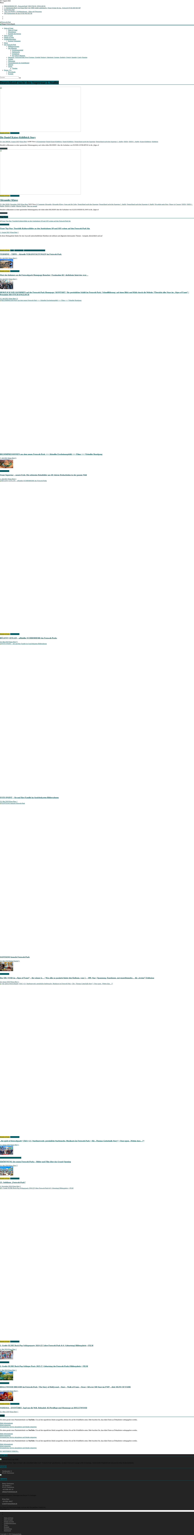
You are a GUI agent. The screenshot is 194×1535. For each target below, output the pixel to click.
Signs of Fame (8, 28)
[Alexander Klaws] (40, 194)
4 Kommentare (41, 142)
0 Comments (40, 204)
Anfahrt (10, 59)
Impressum (7, 1530)
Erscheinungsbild (17, 50)
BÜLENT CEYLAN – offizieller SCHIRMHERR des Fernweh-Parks (28, 638)
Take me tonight (32, 206)
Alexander (48, 204)
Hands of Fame (9, 37)
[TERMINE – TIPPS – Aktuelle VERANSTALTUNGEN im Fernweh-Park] (6, 247)
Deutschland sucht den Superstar (84, 142)
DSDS (126, 142)
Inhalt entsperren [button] (5, 1425)
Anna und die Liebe (70, 204)
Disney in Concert (175, 204)
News (6, 43)
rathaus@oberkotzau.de (9, 1492)
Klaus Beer (23, 142)
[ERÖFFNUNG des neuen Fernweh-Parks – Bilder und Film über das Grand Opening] (6, 1154)
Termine (14, 68)
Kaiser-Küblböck (145, 142)
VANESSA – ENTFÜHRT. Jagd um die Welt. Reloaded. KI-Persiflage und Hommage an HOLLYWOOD (43, 1408)
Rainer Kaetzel (13, 961)
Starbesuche (16, 52)
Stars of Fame (8, 35)
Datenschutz (8, 1529)
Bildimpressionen (13, 46)
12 (17, 298)
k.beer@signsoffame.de (9, 1503)
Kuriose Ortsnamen (14, 41)
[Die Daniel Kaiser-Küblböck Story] (40, 131)
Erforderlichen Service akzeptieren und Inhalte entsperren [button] (18, 1427)
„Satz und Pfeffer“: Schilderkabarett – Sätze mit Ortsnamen (23, 11)
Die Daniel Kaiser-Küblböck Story (18, 137)
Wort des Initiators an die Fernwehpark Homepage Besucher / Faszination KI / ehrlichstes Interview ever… (44, 275)
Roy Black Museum (18, 55)
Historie (10, 65)
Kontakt (10, 74)
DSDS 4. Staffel (10, 206)
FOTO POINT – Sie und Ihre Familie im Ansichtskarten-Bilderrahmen (29, 797)
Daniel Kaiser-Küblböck (54, 142)
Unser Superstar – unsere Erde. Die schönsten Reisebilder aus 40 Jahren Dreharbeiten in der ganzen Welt (43, 475)
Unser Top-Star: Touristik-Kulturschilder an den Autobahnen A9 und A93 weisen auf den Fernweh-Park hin (45, 228)
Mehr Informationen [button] (6, 1423)
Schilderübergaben (10, 39)
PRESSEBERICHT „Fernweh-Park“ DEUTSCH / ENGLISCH (24, 6)
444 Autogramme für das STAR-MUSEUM (18, 13)
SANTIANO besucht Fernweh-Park (15, 957)
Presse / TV (8, 70)
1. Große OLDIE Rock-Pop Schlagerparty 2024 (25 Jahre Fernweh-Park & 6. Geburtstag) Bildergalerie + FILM (46, 1345)
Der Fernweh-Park (10, 45)
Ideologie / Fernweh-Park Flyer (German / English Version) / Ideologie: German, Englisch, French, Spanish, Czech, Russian (47, 57)
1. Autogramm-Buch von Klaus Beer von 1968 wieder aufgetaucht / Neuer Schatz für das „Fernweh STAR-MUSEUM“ (42, 8)
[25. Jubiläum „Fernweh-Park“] (6, 1175)
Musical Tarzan (21, 206)
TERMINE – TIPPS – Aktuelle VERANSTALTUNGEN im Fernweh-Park (31, 254)
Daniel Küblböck (68, 142)
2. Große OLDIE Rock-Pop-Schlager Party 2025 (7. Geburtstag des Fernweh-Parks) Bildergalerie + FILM (44, 1366)
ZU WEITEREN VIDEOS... (9, 1451)
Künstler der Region (14, 34)
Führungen (11, 61)
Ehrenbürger (12, 32)
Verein (10, 66)
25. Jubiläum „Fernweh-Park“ (13, 1182)
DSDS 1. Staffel (134, 142)
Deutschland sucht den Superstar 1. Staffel (109, 142)
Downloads (11, 72)
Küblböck (155, 142)
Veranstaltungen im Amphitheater (18, 63)
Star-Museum (12, 48)
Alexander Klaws (9, 200)
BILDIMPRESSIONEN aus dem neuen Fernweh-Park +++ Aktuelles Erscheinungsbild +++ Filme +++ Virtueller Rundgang (51, 454)
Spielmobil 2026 (9, 10)
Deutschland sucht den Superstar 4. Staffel (140, 204)
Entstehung (15, 54)
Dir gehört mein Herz (161, 204)
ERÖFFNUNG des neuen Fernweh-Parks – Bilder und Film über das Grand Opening (35, 1162)
